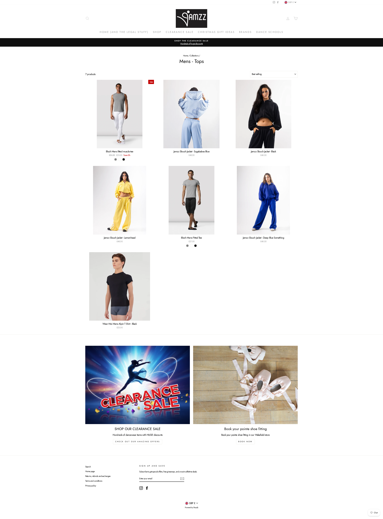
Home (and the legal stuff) (124, 32)
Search (88, 466)
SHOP (157, 32)
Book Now (245, 441)
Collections (194, 55)
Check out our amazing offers (137, 441)
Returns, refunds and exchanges (98, 476)
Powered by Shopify (191, 507)
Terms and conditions (93, 480)
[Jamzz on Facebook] (147, 488)
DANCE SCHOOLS (269, 32)
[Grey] (115, 159)
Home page (90, 471)
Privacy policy (90, 485)
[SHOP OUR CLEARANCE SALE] (137, 385)
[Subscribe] (182, 478)
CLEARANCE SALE (179, 32)
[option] (191, 42)
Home (185, 55)
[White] (119, 159)
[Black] (123, 159)
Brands (245, 32)
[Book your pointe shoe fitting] (245, 385)
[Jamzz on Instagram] (141, 488)
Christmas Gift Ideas (216, 32)
